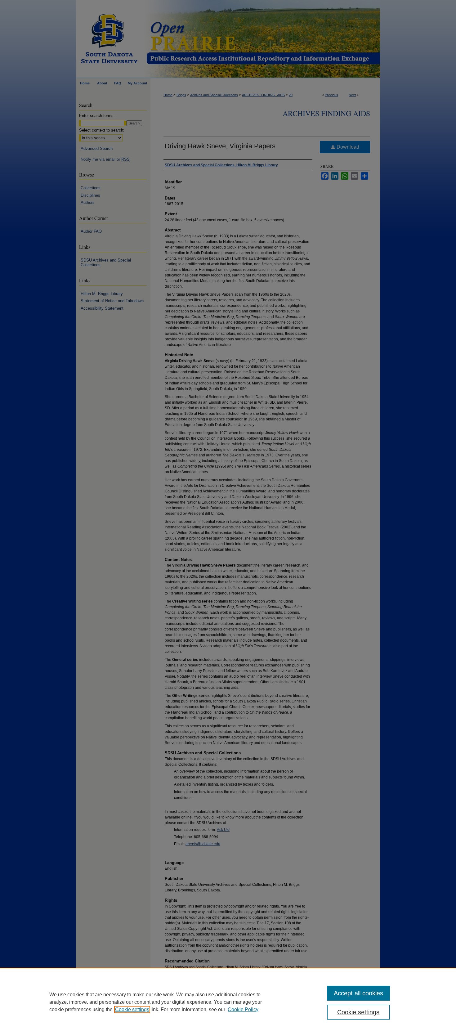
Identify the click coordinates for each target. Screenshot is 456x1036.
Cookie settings (132, 1009)
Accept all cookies (358, 993)
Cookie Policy (243, 1009)
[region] (228, 1002)
